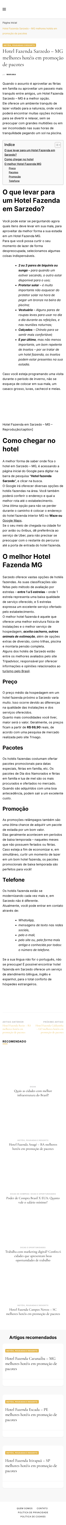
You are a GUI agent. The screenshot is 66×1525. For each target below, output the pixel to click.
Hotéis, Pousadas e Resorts (19, 45)
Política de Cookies (33, 1516)
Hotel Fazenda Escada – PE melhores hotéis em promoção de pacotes (31, 1414)
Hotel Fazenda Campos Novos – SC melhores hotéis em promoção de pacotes (33, 1312)
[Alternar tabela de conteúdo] (56, 145)
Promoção (15, 176)
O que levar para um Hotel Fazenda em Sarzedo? (29, 152)
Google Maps (12, 520)
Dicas (33, 1087)
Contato (42, 1508)
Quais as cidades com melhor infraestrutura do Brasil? (33, 1093)
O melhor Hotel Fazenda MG (22, 164)
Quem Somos (25, 1508)
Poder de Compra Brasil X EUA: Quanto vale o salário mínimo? (33, 1200)
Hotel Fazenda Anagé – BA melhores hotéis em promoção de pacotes (33, 1146)
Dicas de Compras (20, 1194)
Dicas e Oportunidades (43, 1194)
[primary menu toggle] (4, 9)
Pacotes (13, 172)
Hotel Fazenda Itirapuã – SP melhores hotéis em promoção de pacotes (31, 1465)
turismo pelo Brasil (16, 671)
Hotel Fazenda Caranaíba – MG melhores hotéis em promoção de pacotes (31, 1363)
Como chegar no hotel (19, 159)
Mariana (11, 74)
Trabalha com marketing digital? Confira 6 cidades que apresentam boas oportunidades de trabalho (33, 1256)
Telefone (14, 180)
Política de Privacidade (33, 1512)
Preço (12, 168)
